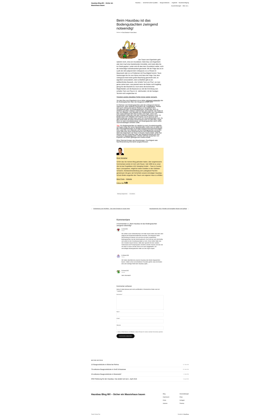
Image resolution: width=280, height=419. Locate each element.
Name (118, 311)
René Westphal (125, 32)
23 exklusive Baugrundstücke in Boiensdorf (106, 374)
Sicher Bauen (133, 32)
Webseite (119, 325)
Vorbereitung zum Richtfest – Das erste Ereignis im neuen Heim (111, 208)
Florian (123, 230)
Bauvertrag (129, 136)
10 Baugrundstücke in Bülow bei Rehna (105, 364)
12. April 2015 (124, 228)
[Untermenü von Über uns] (188, 5)
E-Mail (118, 318)
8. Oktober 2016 (125, 255)
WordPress (186, 414)
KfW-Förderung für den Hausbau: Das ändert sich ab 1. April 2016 (114, 379)
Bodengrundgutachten (122, 193)
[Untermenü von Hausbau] (141, 2)
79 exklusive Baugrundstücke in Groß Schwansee (108, 369)
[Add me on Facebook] (127, 183)
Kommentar (120, 294)
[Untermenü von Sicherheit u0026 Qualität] (158, 2)
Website (129, 179)
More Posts (120, 179)
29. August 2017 (125, 270)
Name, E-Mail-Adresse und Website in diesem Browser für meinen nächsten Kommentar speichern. (140, 331)
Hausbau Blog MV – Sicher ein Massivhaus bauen (118, 394)
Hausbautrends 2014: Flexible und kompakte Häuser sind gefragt (168, 208)
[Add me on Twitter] (125, 183)
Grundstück (132, 193)
